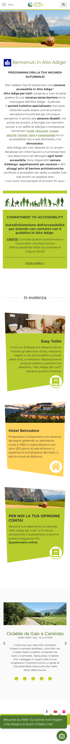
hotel (30, 131)
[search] (63, 4)
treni (32, 135)
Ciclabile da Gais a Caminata (35, 634)
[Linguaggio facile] (7, 62)
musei (53, 131)
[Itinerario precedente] (4, 641)
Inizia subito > (35, 263)
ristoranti (41, 131)
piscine (12, 135)
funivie (22, 135)
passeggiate (46, 135)
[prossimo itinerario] (65, 641)
